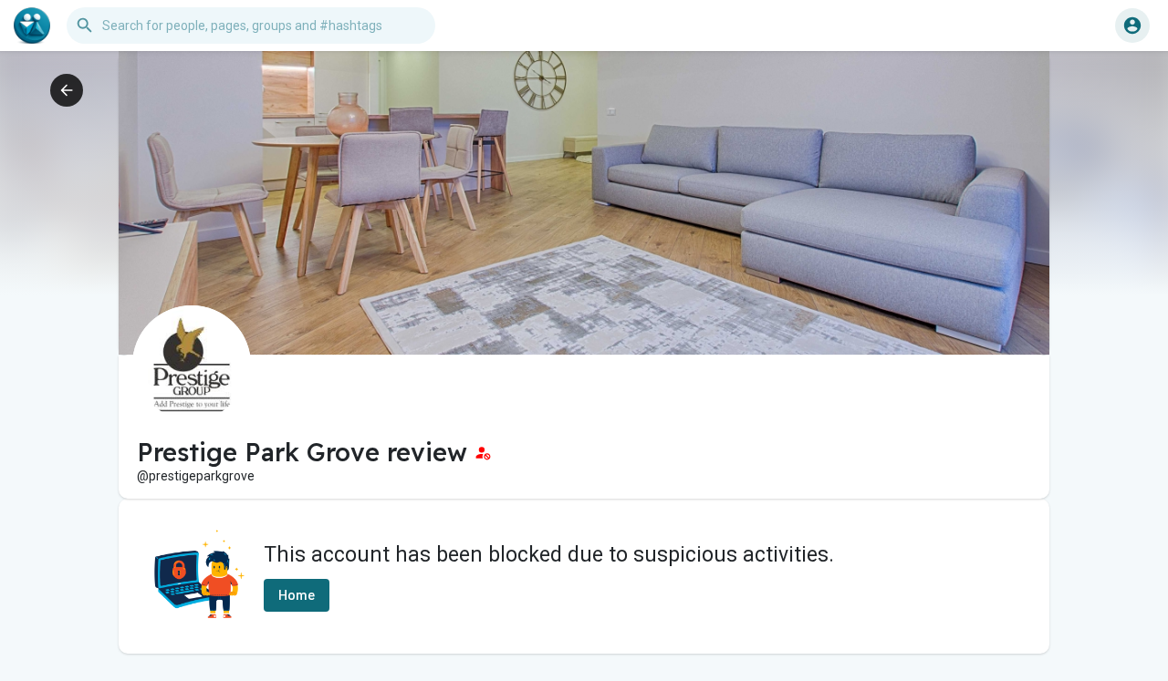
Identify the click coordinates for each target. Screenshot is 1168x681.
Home (296, 595)
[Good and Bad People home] (32, 25)
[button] (1132, 25)
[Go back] (66, 90)
